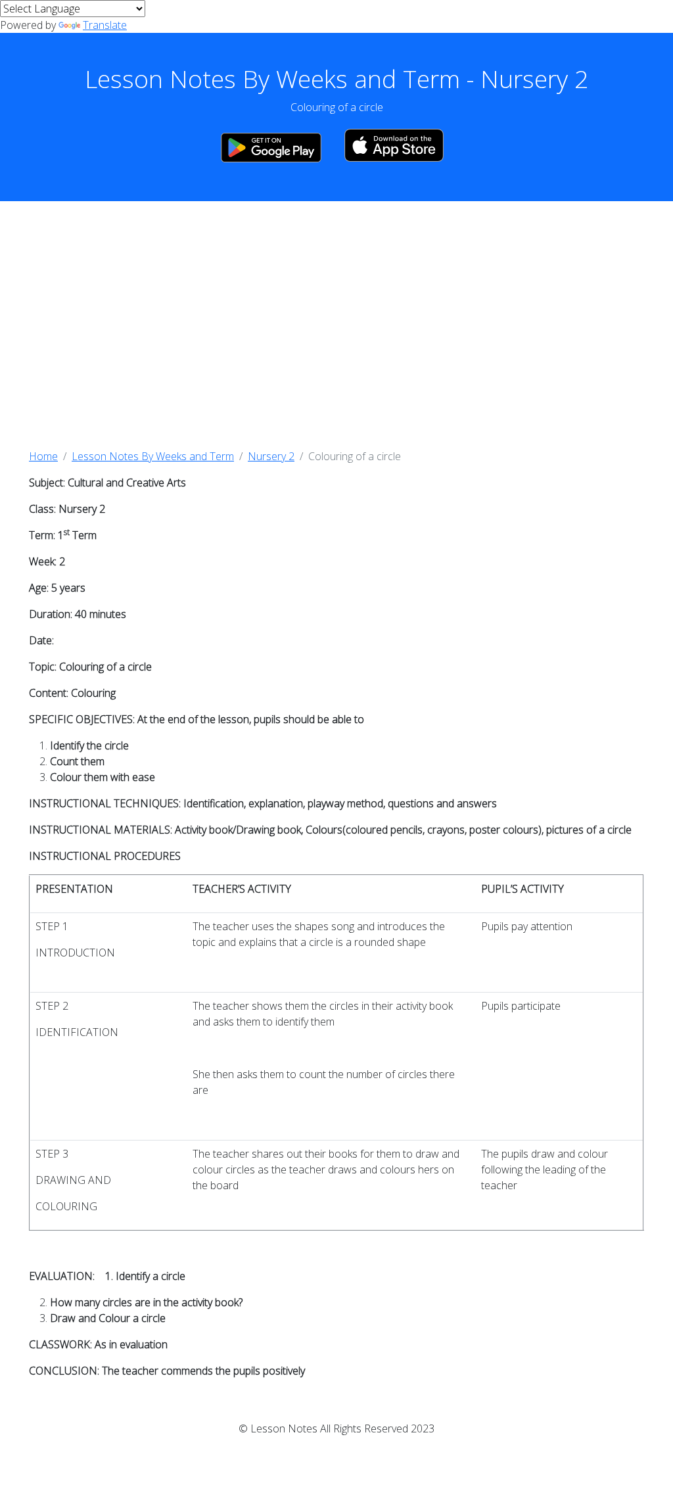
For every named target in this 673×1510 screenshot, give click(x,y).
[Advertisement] (336, 325)
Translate (105, 25)
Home (43, 456)
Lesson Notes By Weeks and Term (153, 456)
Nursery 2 (271, 456)
